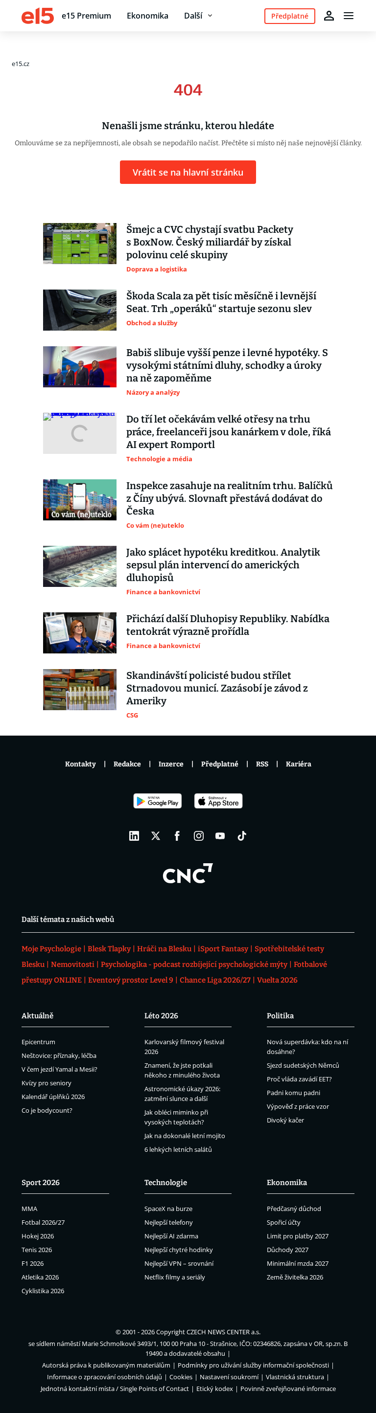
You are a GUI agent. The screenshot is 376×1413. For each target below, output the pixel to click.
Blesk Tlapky (109, 948)
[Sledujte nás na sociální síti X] (156, 836)
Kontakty (80, 764)
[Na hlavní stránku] (38, 15)
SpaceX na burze (168, 1208)
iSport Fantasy (223, 948)
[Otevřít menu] (348, 15)
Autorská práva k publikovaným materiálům (106, 1365)
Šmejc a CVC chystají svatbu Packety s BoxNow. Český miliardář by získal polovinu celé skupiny (209, 242)
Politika (280, 1015)
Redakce (127, 764)
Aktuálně (37, 1015)
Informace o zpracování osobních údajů (104, 1376)
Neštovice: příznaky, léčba (59, 1055)
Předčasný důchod (294, 1208)
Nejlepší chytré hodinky (178, 1249)
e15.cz (20, 63)
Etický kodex (214, 1388)
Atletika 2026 (40, 1277)
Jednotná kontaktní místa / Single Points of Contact (115, 1388)
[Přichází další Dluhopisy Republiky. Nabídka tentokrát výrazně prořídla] (80, 632)
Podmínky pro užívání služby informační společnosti (253, 1365)
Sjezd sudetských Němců (303, 1065)
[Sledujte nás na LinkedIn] (134, 836)
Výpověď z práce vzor (298, 1106)
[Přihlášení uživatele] (329, 15)
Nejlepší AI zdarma (171, 1236)
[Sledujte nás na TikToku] (242, 836)
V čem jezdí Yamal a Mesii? (59, 1069)
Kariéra (298, 764)
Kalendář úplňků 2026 (53, 1096)
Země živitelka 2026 (295, 1277)
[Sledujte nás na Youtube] (220, 836)
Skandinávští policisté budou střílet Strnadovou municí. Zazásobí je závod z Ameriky (217, 688)
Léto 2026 (161, 1015)
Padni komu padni (293, 1092)
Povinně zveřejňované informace (288, 1388)
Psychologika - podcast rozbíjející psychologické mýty (194, 964)
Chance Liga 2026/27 (215, 980)
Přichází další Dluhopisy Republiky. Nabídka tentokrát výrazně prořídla (227, 625)
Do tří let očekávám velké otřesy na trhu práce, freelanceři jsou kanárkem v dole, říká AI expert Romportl (228, 431)
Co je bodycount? (47, 1110)
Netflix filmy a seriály (174, 1277)
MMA (29, 1208)
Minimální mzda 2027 (298, 1263)
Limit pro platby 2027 (298, 1236)
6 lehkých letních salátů (178, 1149)
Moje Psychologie (51, 948)
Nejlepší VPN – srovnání (178, 1263)
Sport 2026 (41, 1182)
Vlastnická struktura (295, 1376)
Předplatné (219, 764)
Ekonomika (147, 16)
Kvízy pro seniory (46, 1082)
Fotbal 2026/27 (43, 1222)
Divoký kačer (285, 1120)
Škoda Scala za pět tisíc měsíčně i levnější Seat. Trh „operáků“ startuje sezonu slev (221, 302)
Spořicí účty (284, 1222)
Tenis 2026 (37, 1249)
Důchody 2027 (287, 1249)
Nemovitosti (72, 964)
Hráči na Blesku (164, 948)
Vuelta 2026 (277, 980)
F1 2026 (33, 1263)
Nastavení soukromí (229, 1376)
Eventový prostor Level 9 (130, 980)
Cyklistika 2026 (43, 1290)
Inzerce (171, 764)
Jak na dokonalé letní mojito (184, 1135)
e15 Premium (86, 16)
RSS (262, 764)
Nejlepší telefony (168, 1222)
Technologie (165, 1182)
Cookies (180, 1376)
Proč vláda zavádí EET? (299, 1079)
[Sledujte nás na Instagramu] (199, 836)
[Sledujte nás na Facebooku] (177, 836)
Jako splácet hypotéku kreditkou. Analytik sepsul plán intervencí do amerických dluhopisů (223, 564)
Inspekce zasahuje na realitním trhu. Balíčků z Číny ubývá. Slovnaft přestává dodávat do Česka (229, 498)
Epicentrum (38, 1041)
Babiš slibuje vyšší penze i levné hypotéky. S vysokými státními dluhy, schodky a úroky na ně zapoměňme (227, 365)
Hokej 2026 (38, 1236)
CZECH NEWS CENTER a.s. (223, 1331)
